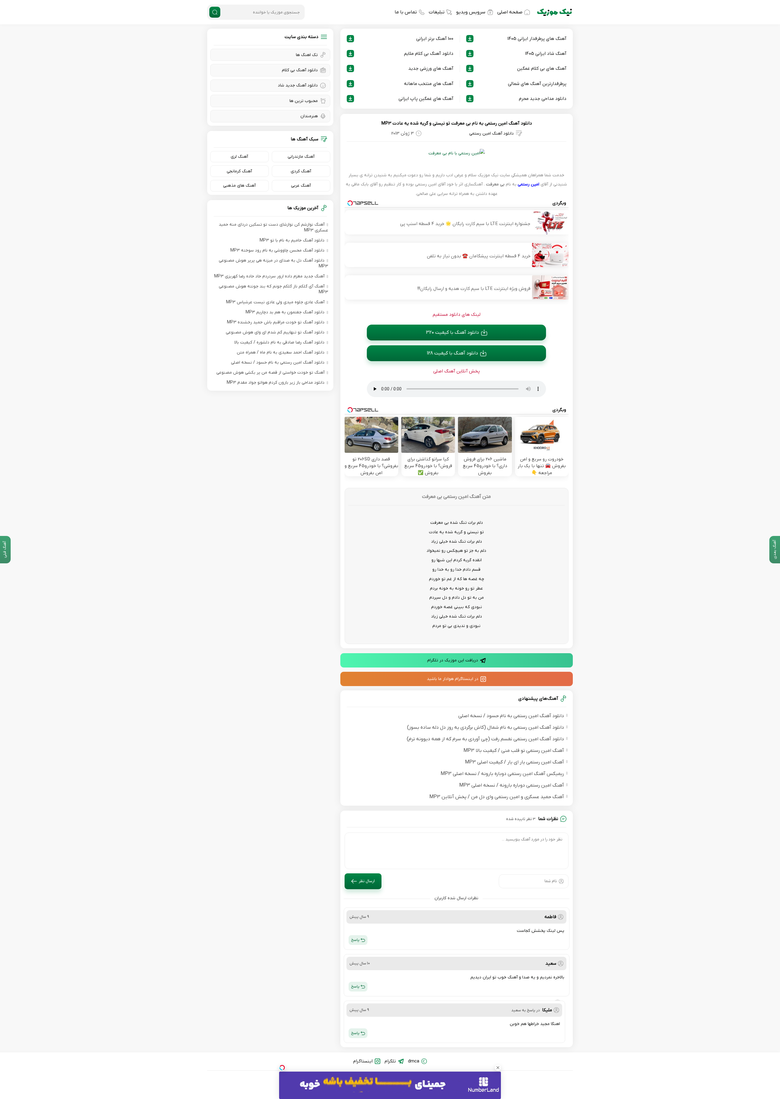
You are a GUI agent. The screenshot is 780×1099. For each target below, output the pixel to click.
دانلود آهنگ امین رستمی (491, 133)
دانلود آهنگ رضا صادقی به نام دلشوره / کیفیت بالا (279, 342)
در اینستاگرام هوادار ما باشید (452, 679)
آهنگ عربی (301, 185)
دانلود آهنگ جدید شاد (298, 85)
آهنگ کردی (301, 171)
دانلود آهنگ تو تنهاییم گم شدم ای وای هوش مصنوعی (275, 332)
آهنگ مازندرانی (301, 157)
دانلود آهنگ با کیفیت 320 (452, 332)
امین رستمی (528, 184)
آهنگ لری (239, 157)
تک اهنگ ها (307, 55)
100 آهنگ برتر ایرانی (434, 39)
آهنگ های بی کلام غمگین (541, 68)
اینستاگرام (363, 1061)
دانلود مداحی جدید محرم (542, 99)
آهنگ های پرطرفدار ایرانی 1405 (536, 39)
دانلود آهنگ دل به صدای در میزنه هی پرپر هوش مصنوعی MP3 (273, 263)
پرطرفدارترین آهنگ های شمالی (537, 84)
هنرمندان (309, 116)
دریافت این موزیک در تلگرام (452, 660)
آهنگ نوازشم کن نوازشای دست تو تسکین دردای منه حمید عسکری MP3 (273, 227)
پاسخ (355, 939)
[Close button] (498, 1068)
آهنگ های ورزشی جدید (430, 68)
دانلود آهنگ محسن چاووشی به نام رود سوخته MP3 (277, 250)
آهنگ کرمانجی (239, 171)
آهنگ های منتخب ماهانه (428, 84)
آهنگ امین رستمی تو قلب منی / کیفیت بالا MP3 (513, 751)
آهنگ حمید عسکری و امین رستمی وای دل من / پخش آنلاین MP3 (496, 797)
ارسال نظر (367, 881)
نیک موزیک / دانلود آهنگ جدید (554, 12)
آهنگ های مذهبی (239, 185)
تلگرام (390, 1061)
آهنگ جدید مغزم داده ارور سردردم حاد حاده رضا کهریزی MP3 (269, 276)
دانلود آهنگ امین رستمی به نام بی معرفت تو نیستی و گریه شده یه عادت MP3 (456, 123)
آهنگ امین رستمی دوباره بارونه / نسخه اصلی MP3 (511, 785)
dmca (413, 1061)
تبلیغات (437, 12)
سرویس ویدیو (470, 12)
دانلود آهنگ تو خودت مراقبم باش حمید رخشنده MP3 (275, 322)
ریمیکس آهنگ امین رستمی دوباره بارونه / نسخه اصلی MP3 (502, 774)
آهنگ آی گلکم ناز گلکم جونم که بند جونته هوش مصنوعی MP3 (273, 289)
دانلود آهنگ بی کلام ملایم (428, 54)
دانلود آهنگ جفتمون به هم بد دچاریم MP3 (285, 312)
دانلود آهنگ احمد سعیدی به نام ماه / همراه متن (280, 352)
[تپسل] (282, 1068)
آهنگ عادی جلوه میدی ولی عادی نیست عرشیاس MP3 (275, 302)
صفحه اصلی (510, 12)
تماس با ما (406, 12)
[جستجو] (214, 12)
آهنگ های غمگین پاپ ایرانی (426, 99)
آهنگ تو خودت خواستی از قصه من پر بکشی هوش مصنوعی (270, 372)
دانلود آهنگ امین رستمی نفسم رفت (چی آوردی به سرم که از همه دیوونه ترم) (485, 739)
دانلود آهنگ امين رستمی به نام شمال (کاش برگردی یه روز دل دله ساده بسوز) (485, 727)
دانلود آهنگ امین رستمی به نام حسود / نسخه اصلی (511, 716)
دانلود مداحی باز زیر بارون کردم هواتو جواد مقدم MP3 (275, 383)
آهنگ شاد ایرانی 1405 (545, 54)
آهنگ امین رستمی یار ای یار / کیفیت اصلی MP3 (514, 762)
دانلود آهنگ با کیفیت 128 (452, 353)
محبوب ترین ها (303, 101)
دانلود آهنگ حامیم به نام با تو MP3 (292, 240)
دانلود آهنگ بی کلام (300, 70)
